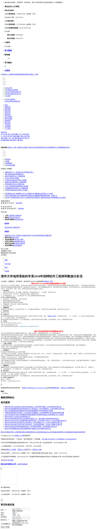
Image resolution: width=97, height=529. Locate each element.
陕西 (7, 140)
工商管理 (19, 235)
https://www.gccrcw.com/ (39, 388)
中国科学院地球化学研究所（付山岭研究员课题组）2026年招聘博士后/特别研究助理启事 (34, 412)
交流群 (7, 271)
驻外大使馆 (36, 432)
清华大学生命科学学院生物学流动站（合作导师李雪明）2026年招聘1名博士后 (31, 426)
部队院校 (8, 111)
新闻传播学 (16, 241)
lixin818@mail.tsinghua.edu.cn (13, 323)
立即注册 (19, 203)
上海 (4, 136)
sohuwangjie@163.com (11, 324)
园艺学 (15, 245)
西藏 (4, 140)
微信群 (57, 432)
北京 (2, 134)
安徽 (14, 136)
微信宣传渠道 (74, 432)
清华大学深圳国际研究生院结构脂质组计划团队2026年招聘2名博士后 (28, 428)
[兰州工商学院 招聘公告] (10, 99)
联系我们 (23, 432)
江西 (21, 136)
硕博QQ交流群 (64, 432)
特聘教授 (8, 121)
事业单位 (8, 123)
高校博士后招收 (22, 147)
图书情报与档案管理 (45, 235)
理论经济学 (8, 227)
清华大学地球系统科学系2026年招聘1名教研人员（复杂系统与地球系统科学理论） (32, 418)
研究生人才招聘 (66, 388)
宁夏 (17, 140)
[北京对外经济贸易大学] (13, 92)
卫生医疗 (8, 125)
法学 (12, 237)
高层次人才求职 (22, 449)
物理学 (10, 217)
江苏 (7, 136)
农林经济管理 (26, 235)
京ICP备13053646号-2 (49, 439)
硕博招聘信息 (54, 388)
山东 (24, 136)
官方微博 (8, 50)
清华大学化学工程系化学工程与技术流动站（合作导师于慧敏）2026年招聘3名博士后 (33, 407)
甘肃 (11, 140)
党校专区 (8, 113)
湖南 (5, 138)
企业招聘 (8, 127)
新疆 (21, 140)
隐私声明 (10, 432)
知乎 (6, 267)
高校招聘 (8, 109)
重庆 (19, 138)
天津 (5, 134)
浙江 (11, 136)
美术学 (22, 241)
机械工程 (14, 215)
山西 (12, 134)
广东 (9, 138)
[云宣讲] (8, 96)
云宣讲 (7, 70)
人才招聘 (16, 432)
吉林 (24, 134)
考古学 (16, 239)
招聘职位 (8, 107)
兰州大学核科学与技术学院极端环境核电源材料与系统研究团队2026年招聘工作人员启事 (34, 414)
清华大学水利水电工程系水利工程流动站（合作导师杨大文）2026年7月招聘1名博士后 (33, 422)
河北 (9, 134)
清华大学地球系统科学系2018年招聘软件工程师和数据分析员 (49, 147)
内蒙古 (16, 134)
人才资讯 (8, 129)
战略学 (19, 245)
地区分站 (4, 132)
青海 (14, 140)
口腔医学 (22, 243)
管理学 (16, 219)
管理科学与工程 (10, 235)
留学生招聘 (8, 119)
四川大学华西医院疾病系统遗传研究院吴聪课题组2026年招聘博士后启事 (29, 411)
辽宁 (20, 134)
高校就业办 (44, 432)
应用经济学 (16, 227)
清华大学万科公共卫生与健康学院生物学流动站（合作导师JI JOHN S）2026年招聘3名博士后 (35, 420)
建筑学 (19, 215)
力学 (9, 215)
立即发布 (21, 208)
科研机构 (8, 115)
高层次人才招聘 (10, 449)
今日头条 (8, 264)
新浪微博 (29, 432)
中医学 (16, 243)
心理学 (21, 239)
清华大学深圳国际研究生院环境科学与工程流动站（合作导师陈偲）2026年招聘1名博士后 (34, 409)
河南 (28, 136)
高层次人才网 (11, 147)
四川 (22, 138)
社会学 (16, 237)
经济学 (21, 219)
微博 (6, 260)
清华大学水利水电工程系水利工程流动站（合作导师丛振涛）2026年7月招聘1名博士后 (33, 424)
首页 (6, 105)
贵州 (26, 138)
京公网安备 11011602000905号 (66, 439)
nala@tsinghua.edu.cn (14, 381)
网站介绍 (4, 432)
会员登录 (51, 432)
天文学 (15, 217)
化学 (18, 217)
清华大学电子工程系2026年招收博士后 (17, 416)
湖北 (2, 138)
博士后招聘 (8, 117)
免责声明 (82, 432)
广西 (12, 138)
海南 (15, 138)
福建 (17, 136)
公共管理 (34, 235)
